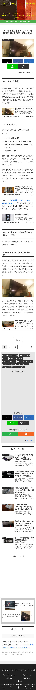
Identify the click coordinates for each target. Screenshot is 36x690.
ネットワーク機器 (8, 364)
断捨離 (5, 367)
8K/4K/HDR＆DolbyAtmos (11, 355)
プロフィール (26, 675)
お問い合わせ (18, 681)
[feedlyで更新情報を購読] (10, 434)
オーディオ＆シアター (10, 361)
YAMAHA (20, 358)
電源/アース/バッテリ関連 (17, 367)
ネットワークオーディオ (25, 361)
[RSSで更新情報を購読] (26, 434)
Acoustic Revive (25, 355)
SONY (12, 358)
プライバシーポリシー (9, 675)
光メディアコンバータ (23, 364)
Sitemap (9, 678)
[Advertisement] (18, 391)
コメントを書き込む (18, 636)
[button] (23, 66)
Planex (6, 358)
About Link (26, 678)
